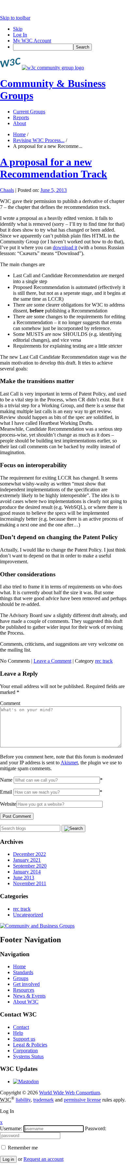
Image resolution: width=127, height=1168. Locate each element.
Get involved (26, 984)
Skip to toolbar (15, 18)
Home (19, 134)
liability (23, 1100)
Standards (23, 972)
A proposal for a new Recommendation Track (53, 168)
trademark (43, 1100)
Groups (20, 978)
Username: (11, 1128)
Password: (95, 1128)
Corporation (25, 1050)
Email (6, 792)
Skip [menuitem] (17, 29)
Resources (23, 990)
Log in (8, 1159)
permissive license (82, 1100)
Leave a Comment (52, 661)
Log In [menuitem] (20, 34)
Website (8, 804)
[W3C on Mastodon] (26, 1081)
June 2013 (23, 877)
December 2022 (29, 854)
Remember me (22, 1147)
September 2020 (30, 866)
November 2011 (29, 883)
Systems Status (28, 1056)
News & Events (29, 996)
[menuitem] (70, 47)
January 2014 (27, 871)
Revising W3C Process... (38, 140)
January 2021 (27, 860)
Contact (21, 1027)
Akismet (69, 762)
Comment (10, 703)
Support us (24, 1039)
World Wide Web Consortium (69, 1092)
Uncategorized (28, 914)
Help (18, 1033)
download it (65, 247)
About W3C (25, 1001)
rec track (104, 661)
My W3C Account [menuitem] (32, 40)
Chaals (7, 190)
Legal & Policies (30, 1044)
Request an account (43, 1159)
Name (6, 780)
